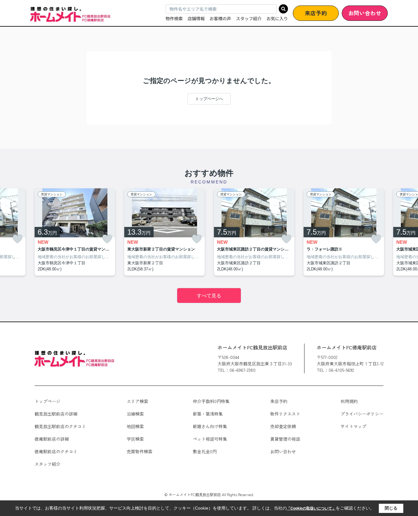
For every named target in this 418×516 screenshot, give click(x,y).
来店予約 (316, 13)
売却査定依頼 (283, 426)
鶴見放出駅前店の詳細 (56, 414)
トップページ (47, 401)
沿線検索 (135, 414)
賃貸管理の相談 (285, 439)
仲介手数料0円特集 (211, 401)
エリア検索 (137, 401)
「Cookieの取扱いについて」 (311, 508)
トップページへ (209, 98)
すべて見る (209, 295)
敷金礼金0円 (205, 451)
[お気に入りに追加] (17, 239)
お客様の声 (220, 18)
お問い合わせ (364, 13)
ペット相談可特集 (210, 439)
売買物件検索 (139, 451)
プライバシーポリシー (362, 414)
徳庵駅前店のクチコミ (56, 451)
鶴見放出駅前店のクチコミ (60, 426)
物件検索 (174, 18)
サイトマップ (353, 426)
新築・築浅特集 (208, 414)
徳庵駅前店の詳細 (52, 439)
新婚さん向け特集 (210, 426)
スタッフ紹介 (249, 18)
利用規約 (349, 401)
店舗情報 (196, 18)
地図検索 (135, 426)
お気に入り (277, 18)
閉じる (391, 508)
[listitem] (75, 232)
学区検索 (135, 439)
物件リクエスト (285, 414)
